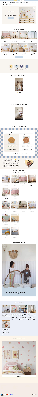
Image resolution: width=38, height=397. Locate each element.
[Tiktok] (2, 395)
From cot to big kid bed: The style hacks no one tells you (5, 330)
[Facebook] (1, 395)
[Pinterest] (3, 395)
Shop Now (19, 378)
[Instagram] (4, 395)
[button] (12, 3)
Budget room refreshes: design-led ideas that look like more (32, 315)
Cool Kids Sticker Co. (34, 394)
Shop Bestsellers (22, 0)
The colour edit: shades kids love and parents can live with (15, 315)
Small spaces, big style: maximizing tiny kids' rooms (22, 315)
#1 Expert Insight (4, 314)
